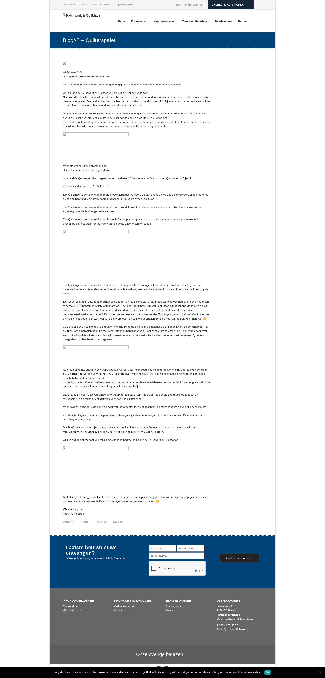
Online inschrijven (124, 606)
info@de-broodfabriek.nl (232, 629)
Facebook (100, 521)
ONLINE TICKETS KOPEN (228, 4)
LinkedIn (117, 521)
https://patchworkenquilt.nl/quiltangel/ (85, 431)
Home (121, 20)
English (259, 5)
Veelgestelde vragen (75, 610)
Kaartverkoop (223, 20)
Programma (138, 20)
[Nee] (320, 672)
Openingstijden (174, 606)
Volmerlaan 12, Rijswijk (75, 4)
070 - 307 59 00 (227, 625)
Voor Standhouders (195, 20)
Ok (267, 672)
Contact (243, 20)
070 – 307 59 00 (101, 4)
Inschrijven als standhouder (190, 5)
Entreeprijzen (71, 606)
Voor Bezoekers (164, 20)
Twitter (84, 521)
